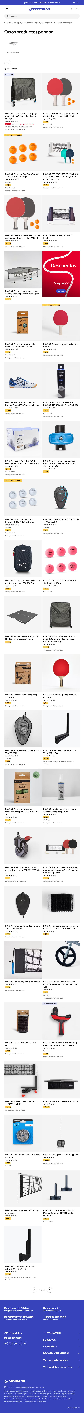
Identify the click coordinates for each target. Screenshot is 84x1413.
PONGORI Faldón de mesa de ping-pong (60, 1101)
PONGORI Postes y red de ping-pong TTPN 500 (21, 696)
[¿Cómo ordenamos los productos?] (5, 69)
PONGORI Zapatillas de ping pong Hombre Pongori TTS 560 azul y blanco (22, 403)
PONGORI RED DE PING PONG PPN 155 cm (21, 1044)
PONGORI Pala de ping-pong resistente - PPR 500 (61, 696)
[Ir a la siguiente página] (49, 1290)
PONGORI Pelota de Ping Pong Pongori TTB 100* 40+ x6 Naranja (22, 175)
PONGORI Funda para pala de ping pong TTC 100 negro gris (22, 927)
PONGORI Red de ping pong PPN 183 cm (22, 982)
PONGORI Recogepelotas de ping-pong (60, 1155)
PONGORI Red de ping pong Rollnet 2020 (58, 236)
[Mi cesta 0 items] (77, 9)
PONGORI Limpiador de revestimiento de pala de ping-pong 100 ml (59, 810)
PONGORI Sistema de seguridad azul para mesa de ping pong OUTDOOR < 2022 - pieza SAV (59, 463)
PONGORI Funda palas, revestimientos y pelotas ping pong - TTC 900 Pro (22, 581)
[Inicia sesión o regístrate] (71, 9)
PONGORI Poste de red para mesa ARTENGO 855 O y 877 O (20, 1267)
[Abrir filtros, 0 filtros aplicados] (7, 62)
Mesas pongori (13, 52)
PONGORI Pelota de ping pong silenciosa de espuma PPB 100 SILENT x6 (21, 811)
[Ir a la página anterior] (34, 1290)
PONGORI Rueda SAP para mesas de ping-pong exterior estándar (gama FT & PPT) (60, 984)
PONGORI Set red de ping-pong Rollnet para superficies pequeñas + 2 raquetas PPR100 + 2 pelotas (60, 870)
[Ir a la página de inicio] (39, 9)
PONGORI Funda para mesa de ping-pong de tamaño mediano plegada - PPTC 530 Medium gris (59, 639)
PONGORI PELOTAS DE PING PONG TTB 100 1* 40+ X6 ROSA (59, 581)
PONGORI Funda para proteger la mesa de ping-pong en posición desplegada (22, 292)
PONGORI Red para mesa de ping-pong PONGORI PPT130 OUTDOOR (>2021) (60, 927)
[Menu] (7, 9)
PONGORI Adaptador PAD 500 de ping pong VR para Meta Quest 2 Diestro (60, 1044)
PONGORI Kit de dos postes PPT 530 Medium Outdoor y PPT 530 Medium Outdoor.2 (59, 1213)
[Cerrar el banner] (78, 2)
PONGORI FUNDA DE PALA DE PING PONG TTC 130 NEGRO (61, 520)
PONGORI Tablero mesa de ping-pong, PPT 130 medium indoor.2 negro (22, 637)
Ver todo (61, 291)
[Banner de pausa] (74, 2)
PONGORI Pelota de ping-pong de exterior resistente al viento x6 (20, 345)
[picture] (23, 91)
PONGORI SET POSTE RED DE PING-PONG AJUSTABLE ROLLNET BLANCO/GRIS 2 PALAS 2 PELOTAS (61, 176)
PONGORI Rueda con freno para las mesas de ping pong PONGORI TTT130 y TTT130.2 (22, 870)
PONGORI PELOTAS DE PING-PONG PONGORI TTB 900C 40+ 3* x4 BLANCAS (60, 403)
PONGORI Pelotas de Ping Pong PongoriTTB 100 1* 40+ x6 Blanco (19, 520)
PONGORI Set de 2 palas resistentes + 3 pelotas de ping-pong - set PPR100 (60, 114)
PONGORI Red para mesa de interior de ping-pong (22, 1211)
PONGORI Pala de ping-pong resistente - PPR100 (61, 345)
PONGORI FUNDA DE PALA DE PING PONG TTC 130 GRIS (23, 751)
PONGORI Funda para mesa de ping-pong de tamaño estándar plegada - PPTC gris (21, 116)
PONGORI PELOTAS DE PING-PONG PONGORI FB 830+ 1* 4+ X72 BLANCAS (22, 462)
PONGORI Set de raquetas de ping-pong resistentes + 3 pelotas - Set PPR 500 (23, 236)
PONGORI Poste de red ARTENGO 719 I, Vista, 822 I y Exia (60, 751)
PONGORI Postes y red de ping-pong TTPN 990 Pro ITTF (21, 1102)
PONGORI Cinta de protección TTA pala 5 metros (22, 1156)
